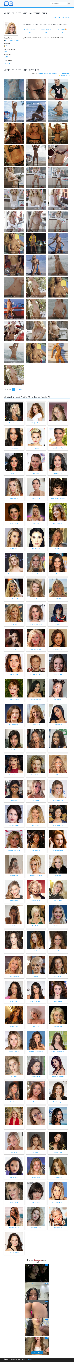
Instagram (7, 63)
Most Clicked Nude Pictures (60, 74)
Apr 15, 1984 (9, 40)
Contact (29, 1359)
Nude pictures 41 (29, 30)
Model (6, 57)
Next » (21, 390)
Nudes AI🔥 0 (62, 30)
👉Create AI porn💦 (64, 75)
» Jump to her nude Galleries (61, 17)
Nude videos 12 (46, 30)
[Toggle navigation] (69, 3)
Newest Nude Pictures (44, 74)
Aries (5, 51)
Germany (8, 46)
